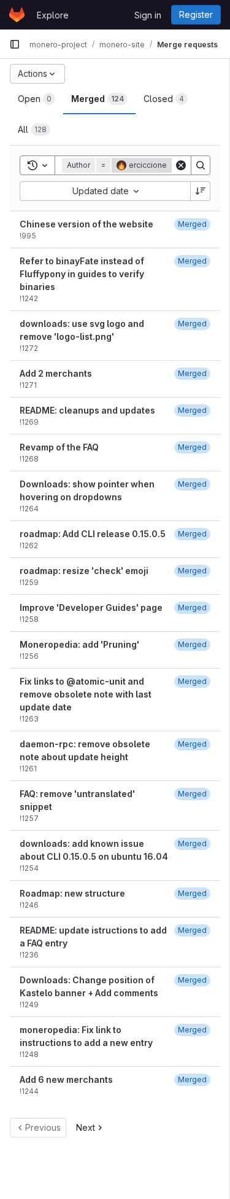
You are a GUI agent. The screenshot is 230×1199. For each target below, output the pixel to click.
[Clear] (181, 165)
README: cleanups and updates (87, 410)
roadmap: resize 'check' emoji (84, 570)
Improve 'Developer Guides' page (91, 607)
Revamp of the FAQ (59, 447)
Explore (53, 15)
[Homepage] (17, 15)
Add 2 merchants (56, 373)
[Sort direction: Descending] (200, 191)
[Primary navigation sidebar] (15, 44)
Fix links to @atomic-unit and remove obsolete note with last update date (85, 694)
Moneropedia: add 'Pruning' (79, 644)
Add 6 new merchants (66, 1079)
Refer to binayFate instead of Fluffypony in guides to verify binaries (82, 274)
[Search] (200, 165)
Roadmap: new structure (72, 893)
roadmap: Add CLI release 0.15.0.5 (93, 534)
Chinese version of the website (86, 224)
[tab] (36, 99)
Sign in (147, 15)
